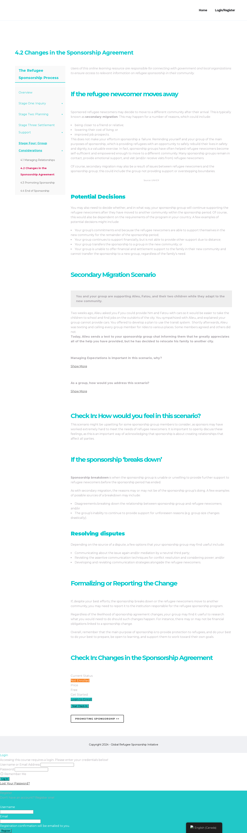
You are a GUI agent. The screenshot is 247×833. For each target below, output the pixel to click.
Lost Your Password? (15, 783)
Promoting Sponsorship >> (97, 718)
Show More (79, 366)
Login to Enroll (81, 699)
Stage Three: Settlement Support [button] (37, 128)
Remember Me (15, 774)
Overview (25, 92)
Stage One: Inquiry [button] (32, 103)
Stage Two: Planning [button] (33, 114)
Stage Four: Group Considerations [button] (33, 147)
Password (7, 769)
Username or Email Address (20, 764)
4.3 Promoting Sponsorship (37, 182)
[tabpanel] (123, 395)
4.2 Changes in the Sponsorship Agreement (37, 171)
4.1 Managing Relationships (37, 160)
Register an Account (15, 802)
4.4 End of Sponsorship (34, 190)
